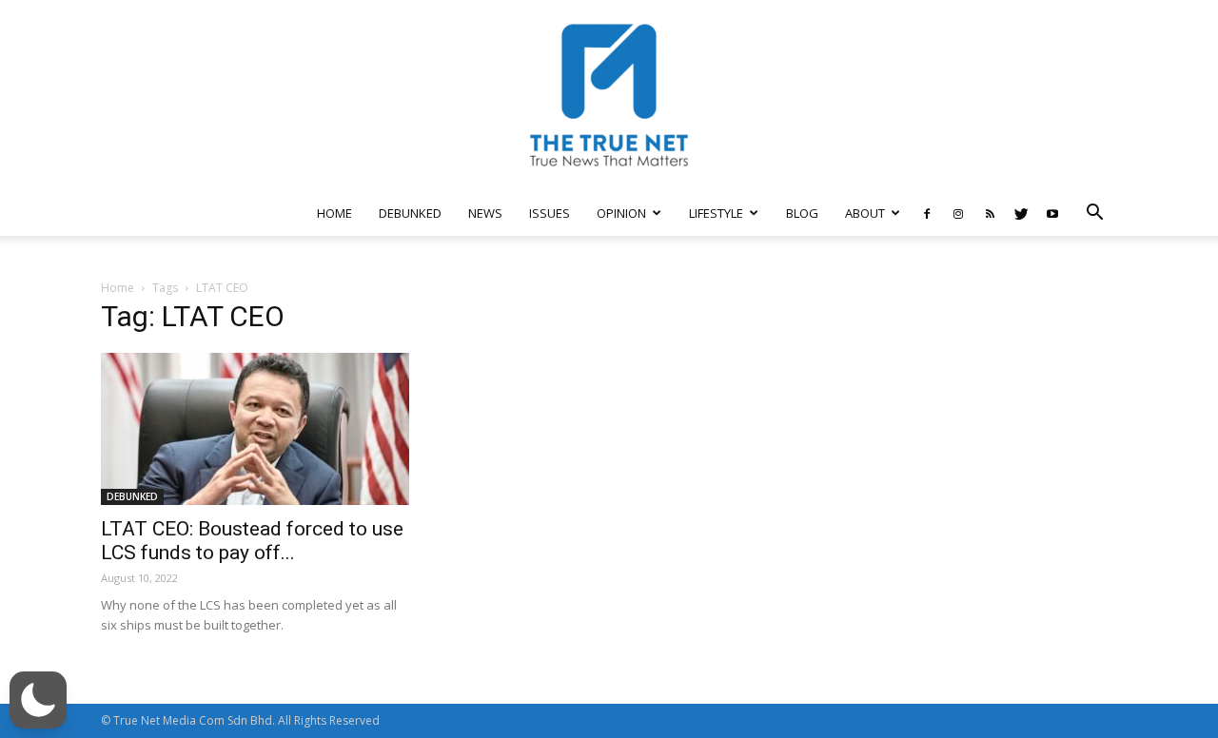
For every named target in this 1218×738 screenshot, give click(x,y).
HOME (334, 213)
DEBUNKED (410, 213)
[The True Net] (609, 95)
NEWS (485, 213)
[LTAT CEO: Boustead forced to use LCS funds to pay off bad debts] (255, 429)
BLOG (802, 213)
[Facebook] (927, 213)
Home (117, 288)
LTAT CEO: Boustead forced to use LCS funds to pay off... (252, 540)
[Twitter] (1021, 213)
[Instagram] (958, 213)
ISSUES (549, 213)
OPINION (621, 213)
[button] (1094, 214)
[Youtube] (1052, 213)
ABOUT (865, 213)
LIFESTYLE (716, 213)
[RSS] (989, 213)
